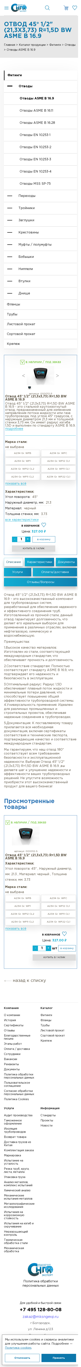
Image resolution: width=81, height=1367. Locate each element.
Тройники (26, 208)
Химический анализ (17, 1190)
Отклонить (22, 1358)
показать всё (15, 483)
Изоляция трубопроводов (15, 1130)
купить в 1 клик (33, 548)
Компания (11, 1008)
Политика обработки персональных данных (19, 1076)
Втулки (24, 281)
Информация (50, 1108)
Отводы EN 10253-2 (35, 147)
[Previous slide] (23, 375)
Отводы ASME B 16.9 (37, 98)
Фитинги (55, 45)
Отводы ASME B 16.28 (37, 122)
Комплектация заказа (19, 1150)
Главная (9, 45)
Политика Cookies (16, 1099)
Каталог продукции (32, 45)
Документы (12, 1069)
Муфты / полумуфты (35, 244)
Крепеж (13, 343)
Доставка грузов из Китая (17, 1144)
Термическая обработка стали (16, 1241)
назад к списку (29, 981)
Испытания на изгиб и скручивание (19, 1225)
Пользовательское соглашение (17, 1084)
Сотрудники (12, 1054)
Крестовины (28, 232)
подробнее (14, 428)
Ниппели (25, 269)
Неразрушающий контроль (16, 1233)
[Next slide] (57, 375)
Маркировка (12, 1155)
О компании (12, 1015)
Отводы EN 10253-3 (35, 159)
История (10, 1020)
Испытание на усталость (13, 1162)
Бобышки (26, 256)
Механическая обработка (14, 1250)
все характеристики (22, 519)
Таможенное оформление (13, 1122)
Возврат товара (15, 1137)
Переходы (26, 196)
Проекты (46, 1120)
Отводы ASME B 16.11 (36, 110)
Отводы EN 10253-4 (36, 171)
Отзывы (9, 1030)
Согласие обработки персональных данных (19, 1092)
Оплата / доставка (17, 1049)
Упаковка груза (14, 1177)
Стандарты (48, 1115)
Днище (24, 293)
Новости (46, 1126)
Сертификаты (13, 1025)
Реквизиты (11, 1064)
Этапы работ (13, 1044)
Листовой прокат (21, 324)
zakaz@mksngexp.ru (41, 1316)
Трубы (12, 314)
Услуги (9, 1108)
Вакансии (10, 1059)
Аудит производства (18, 1115)
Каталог (46, 1008)
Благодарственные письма (17, 1037)
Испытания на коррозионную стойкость (14, 1215)
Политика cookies (18, 1348)
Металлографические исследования (19, 1205)
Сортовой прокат (21, 334)
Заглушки (26, 220)
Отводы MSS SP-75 (35, 183)
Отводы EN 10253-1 (35, 135)
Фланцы (13, 304)
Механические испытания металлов (18, 1197)
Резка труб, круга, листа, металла (16, 1170)
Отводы (70, 45)
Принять (59, 1358)
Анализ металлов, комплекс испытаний (18, 1184)
